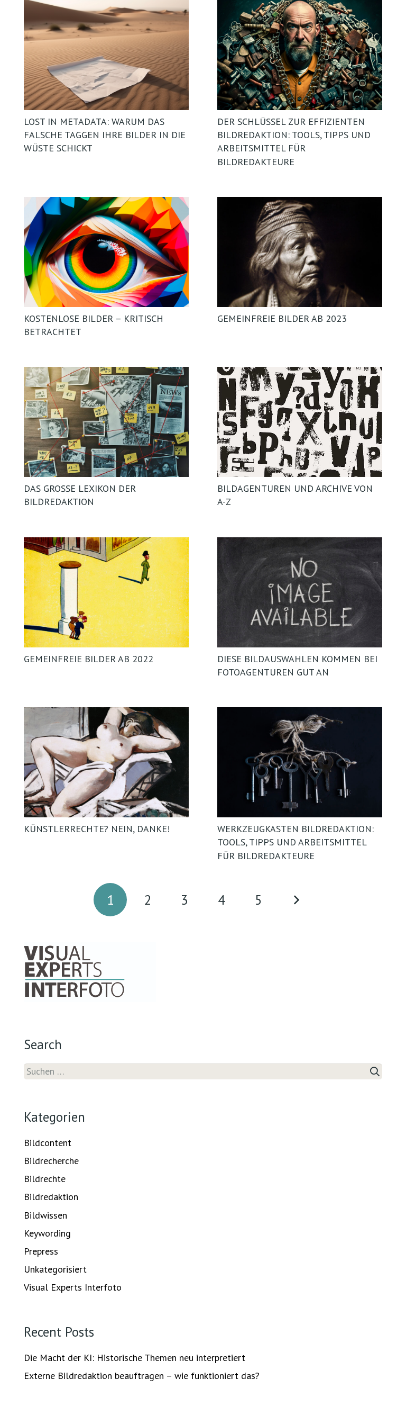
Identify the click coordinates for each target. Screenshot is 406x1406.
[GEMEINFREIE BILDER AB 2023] (299, 252)
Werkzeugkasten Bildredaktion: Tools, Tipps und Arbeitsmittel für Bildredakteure (295, 842)
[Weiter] (295, 899)
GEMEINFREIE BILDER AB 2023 (282, 318)
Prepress (41, 1251)
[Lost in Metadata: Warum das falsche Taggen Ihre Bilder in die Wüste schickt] (106, 55)
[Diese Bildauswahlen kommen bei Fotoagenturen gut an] (299, 592)
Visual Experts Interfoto (73, 1287)
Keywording (47, 1233)
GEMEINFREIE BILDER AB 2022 (88, 659)
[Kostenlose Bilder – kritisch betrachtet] (106, 252)
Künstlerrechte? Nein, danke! (97, 829)
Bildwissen (45, 1215)
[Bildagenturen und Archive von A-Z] (299, 422)
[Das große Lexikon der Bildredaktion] (106, 422)
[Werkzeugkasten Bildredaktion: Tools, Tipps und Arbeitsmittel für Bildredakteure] (299, 762)
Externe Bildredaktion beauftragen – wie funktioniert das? (142, 1375)
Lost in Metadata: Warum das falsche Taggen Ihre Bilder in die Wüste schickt (105, 134)
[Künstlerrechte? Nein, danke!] (106, 762)
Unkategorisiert (55, 1269)
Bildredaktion (51, 1197)
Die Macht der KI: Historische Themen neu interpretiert (134, 1357)
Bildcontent (47, 1143)
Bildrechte (45, 1179)
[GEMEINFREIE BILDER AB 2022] (106, 592)
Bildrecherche (51, 1161)
